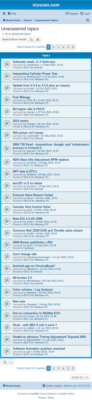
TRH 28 (31, 100)
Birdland (31, 174)
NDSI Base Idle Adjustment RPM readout (41, 159)
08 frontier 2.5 (22, 277)
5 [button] (68, 47)
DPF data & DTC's (25, 171)
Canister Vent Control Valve (31, 207)
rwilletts (31, 328)
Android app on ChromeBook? (34, 266)
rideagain (32, 304)
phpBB (34, 393)
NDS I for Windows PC (35, 165)
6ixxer (30, 198)
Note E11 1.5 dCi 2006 (27, 218)
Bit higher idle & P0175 (28, 109)
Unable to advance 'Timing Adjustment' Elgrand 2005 (49, 336)
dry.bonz (31, 186)
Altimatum (32, 269)
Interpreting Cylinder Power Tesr (35, 73)
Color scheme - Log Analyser (33, 289)
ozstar (30, 88)
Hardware (28, 248)
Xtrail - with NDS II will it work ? (35, 325)
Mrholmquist (33, 280)
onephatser (33, 65)
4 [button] (63, 47)
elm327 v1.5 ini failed (27, 183)
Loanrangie (33, 135)
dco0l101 (32, 162)
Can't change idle (25, 254)
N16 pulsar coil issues (28, 132)
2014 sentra (20, 121)
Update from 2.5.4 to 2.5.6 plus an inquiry (41, 85)
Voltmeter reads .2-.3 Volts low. (34, 62)
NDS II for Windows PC (36, 79)
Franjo (30, 316)
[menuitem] (11, 13)
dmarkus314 (33, 76)
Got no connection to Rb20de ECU (36, 313)
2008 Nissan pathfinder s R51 (33, 242)
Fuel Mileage (21, 97)
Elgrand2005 (33, 339)
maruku (31, 112)
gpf (28, 351)
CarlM (30, 233)
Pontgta (31, 124)
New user (19, 301)
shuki (30, 221)
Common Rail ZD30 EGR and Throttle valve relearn (48, 230)
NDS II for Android (33, 138)
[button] (73, 47)
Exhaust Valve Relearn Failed (33, 195)
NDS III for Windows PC (36, 126)
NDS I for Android (32, 67)
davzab (31, 151)
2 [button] (53, 47)
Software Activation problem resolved (39, 348)
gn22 (29, 210)
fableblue (31, 292)
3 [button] (58, 47)
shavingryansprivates (38, 257)
